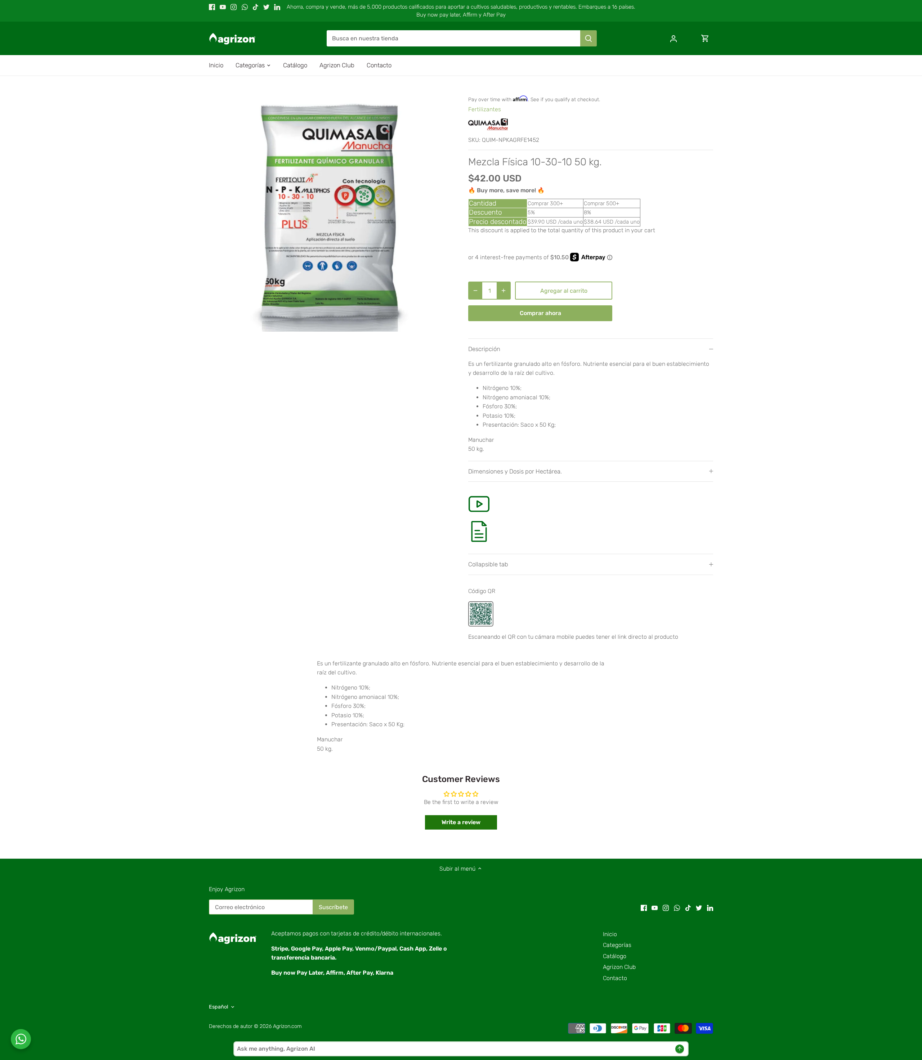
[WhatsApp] (245, 7)
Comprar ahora (540, 313)
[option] (330, 211)
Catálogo (614, 956)
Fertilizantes (484, 109)
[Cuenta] (673, 38)
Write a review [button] (461, 822)
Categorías (617, 945)
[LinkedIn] (277, 7)
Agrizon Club (619, 967)
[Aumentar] (503, 290)
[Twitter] (266, 7)
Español (218, 1007)
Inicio (610, 934)
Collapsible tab (488, 564)
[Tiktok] (255, 7)
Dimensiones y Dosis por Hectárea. (515, 471)
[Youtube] (223, 7)
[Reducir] (475, 290)
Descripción (484, 348)
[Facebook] (212, 7)
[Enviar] (588, 38)
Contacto (615, 978)
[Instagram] (233, 7)
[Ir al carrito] (705, 38)
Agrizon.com (287, 1026)
